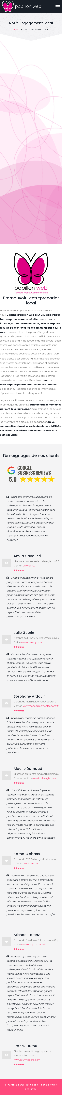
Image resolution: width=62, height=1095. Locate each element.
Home (16, 29)
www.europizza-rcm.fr (33, 944)
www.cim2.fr (29, 565)
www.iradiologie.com (44, 778)
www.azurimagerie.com (27, 1060)
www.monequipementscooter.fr (41, 706)
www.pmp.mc (31, 863)
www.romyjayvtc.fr (31, 642)
